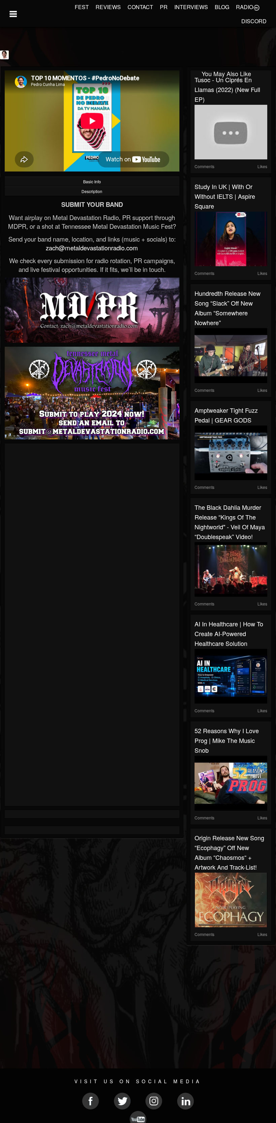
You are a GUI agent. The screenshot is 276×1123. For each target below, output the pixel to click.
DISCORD (254, 21)
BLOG (222, 7)
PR (164, 7)
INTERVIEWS (191, 7)
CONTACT (140, 7)
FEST (82, 7)
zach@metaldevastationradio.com (92, 247)
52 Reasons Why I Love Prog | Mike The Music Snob (227, 740)
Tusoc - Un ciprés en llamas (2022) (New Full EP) (227, 89)
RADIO (244, 7)
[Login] (256, 7)
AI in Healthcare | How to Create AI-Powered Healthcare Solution (229, 633)
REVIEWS (108, 7)
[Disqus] (92, 537)
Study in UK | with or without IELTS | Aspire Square (225, 196)
